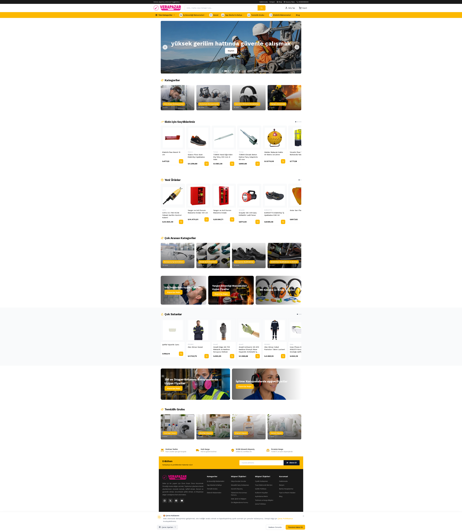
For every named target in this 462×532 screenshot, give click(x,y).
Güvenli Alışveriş (237, 489)
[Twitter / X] (170, 500)
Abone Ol (293, 463)
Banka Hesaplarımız (286, 489)
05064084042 (303, 2)
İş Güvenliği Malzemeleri (215, 481)
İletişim (272, 2)
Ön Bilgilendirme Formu (239, 502)
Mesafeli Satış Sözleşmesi (240, 485)
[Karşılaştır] (182, 129)
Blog (280, 2)
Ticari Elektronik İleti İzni (263, 485)
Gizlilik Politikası (260, 489)
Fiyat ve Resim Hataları (287, 493)
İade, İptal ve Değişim (238, 499)
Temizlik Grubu (212, 489)
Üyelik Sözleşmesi (261, 481)
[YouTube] (182, 500)
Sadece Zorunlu (275, 527)
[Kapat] (303, 516)
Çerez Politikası (260, 504)
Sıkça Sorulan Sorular (238, 481)
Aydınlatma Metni (261, 496)
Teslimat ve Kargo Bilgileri (264, 500)
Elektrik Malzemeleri (214, 493)
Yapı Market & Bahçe (214, 485)
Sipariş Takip (290, 2)
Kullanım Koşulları (261, 493)
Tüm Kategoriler (165, 15)
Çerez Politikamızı (285, 519)
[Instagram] (164, 500)
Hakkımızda (263, 2)
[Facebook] (176, 500)
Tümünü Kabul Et (295, 527)
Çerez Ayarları (167, 527)
